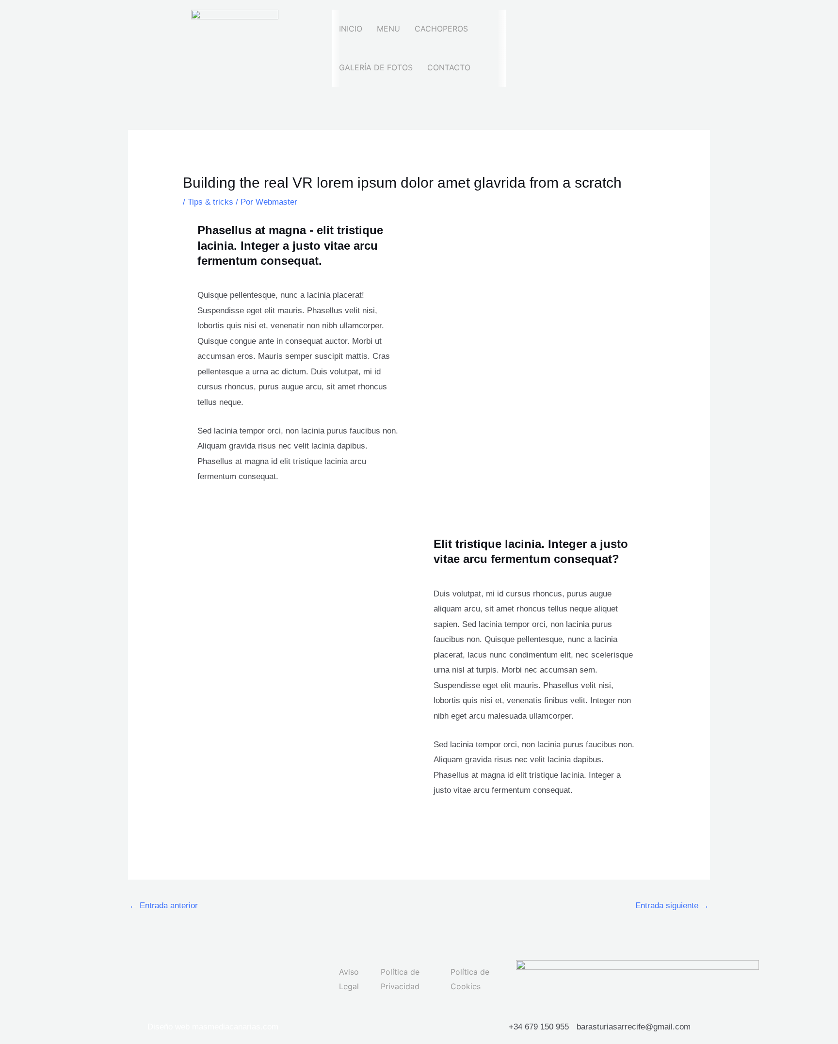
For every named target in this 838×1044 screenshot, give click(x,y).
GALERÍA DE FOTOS (376, 67)
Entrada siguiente (672, 905)
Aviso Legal (349, 979)
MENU (388, 28)
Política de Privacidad (400, 979)
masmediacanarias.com (235, 1026)
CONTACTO (448, 67)
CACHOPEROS (441, 28)
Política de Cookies (470, 979)
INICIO (350, 28)
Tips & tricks (210, 202)
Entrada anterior (163, 905)
